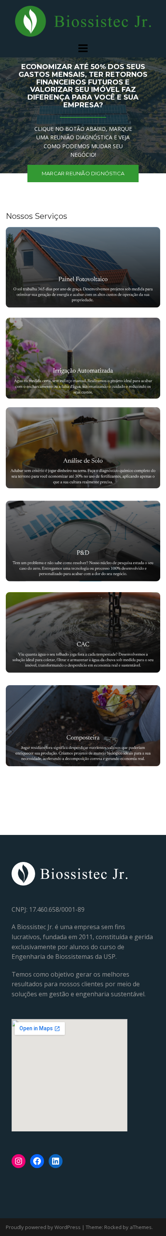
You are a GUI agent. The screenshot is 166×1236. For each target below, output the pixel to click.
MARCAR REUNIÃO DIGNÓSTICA (83, 173)
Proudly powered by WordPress (43, 1227)
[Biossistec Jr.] (83, 20)
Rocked (113, 1227)
